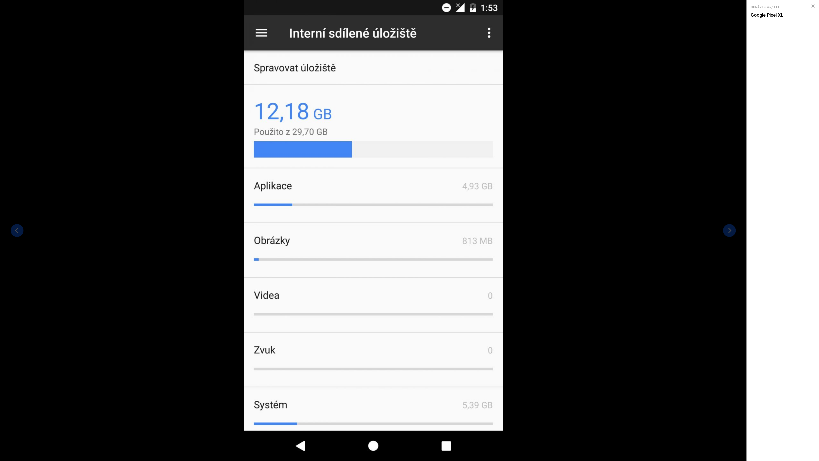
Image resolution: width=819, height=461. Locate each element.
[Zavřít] (813, 6)
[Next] (729, 230)
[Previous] (17, 230)
